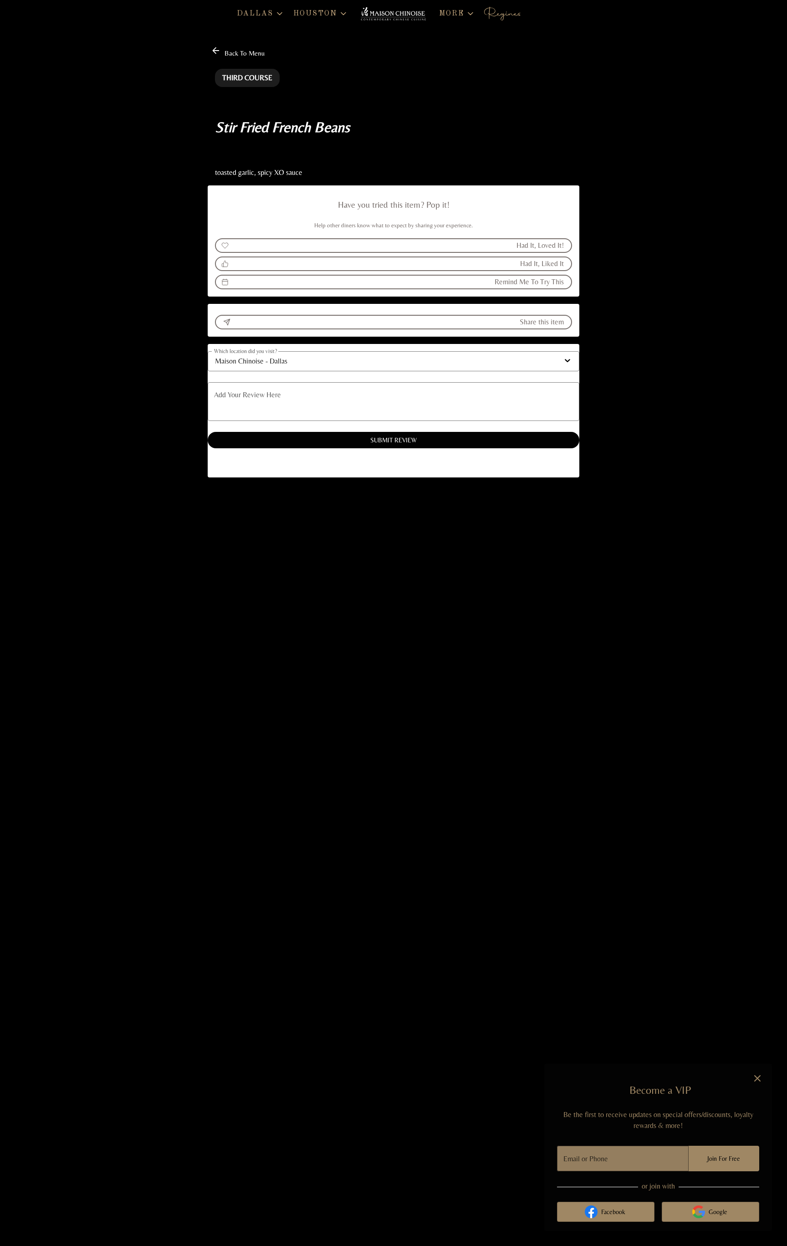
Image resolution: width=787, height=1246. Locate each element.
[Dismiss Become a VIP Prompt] (757, 1078)
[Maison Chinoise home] (393, 13)
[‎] (504, 14)
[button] (260, 14)
